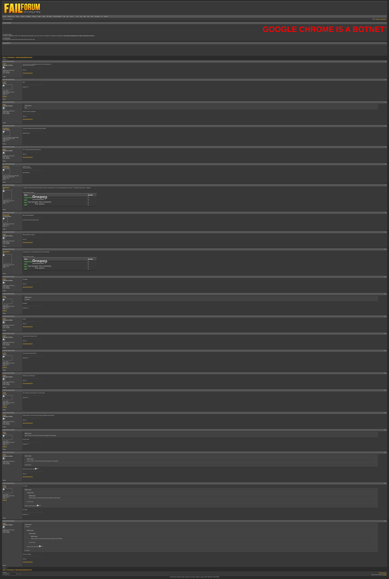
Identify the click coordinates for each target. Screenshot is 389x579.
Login (39, 16)
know (71, 16)
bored (105, 16)
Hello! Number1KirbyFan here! (23, 569)
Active (377, 19)
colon (4, 82)
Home (4, 16)
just (81, 16)
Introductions (10, 569)
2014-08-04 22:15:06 (8, 164)
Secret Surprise (57, 16)
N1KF (4, 64)
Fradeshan (6, 128)
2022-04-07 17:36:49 (8, 430)
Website (5, 96)
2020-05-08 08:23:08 (8, 350)
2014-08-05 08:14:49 (8, 249)
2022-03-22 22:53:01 (8, 412)
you (68, 16)
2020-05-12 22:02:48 (8, 373)
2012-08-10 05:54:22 (8, 79)
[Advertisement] (194, 49)
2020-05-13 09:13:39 (8, 390)
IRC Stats (49, 16)
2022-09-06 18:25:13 (8, 483)
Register (28, 16)
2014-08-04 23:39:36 (8, 212)
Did (64, 16)
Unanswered (383, 19)
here (92, 16)
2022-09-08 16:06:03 (8, 521)
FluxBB (384, 574)
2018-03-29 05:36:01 (8, 294)
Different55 (6, 215)
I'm (102, 16)
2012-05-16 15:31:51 (8, 61)
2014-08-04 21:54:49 (8, 126)
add (84, 16)
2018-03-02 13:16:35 (8, 276)
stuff (88, 16)
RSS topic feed (382, 572)
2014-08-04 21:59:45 (8, 147)
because (97, 16)
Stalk (43, 16)
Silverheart (6, 187)
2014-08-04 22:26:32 (8, 185)
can (77, 16)
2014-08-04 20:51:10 (8, 102)
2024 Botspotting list (28, 73)
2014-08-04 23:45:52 (8, 232)
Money (34, 16)
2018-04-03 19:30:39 (8, 316)
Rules (17, 16)
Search (23, 16)
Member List (11, 16)
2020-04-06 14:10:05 (8, 333)
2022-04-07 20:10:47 (8, 452)
